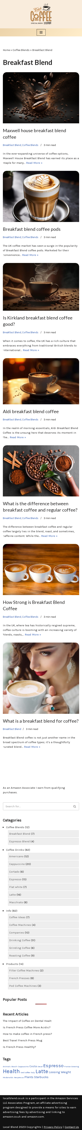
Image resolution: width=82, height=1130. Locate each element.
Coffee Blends (21, 50)
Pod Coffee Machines (23, 986)
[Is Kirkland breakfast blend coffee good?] (41, 286)
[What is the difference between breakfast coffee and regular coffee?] (41, 470)
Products (12, 964)
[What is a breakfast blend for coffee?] (41, 678)
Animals (7, 1066)
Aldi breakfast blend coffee (31, 411)
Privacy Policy (53, 1127)
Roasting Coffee (19, 955)
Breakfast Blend (12, 145)
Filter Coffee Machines (24, 970)
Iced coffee (25, 1072)
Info (8, 910)
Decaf (40, 1066)
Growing (75, 1066)
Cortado (14, 871)
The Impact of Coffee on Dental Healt (27, 1021)
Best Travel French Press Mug (22, 1040)
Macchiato (16, 902)
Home (6, 50)
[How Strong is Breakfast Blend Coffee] (41, 569)
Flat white (16, 887)
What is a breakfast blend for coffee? (41, 721)
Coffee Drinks (15, 850)
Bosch (14, 1066)
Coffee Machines (20, 925)
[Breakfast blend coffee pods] (41, 196)
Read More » (34, 163)
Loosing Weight (60, 1072)
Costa (33, 1066)
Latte (12, 894)
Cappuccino (17, 864)
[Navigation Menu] (41, 32)
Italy (33, 1072)
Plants (28, 1077)
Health (11, 1071)
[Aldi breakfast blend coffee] (41, 381)
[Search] (75, 806)
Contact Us (72, 1127)
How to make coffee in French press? (27, 1034)
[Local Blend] (41, 14)
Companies (16, 932)
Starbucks (41, 1077)
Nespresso (19, 1077)
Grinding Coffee (19, 948)
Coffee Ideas (17, 917)
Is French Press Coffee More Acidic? (27, 1027)
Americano (16, 856)
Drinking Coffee (19, 940)
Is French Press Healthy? (19, 1047)
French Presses (19, 978)
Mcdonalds (8, 1077)
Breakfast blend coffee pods (31, 229)
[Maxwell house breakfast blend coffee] (41, 97)
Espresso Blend (19, 841)
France (67, 1066)
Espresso (15, 879)
